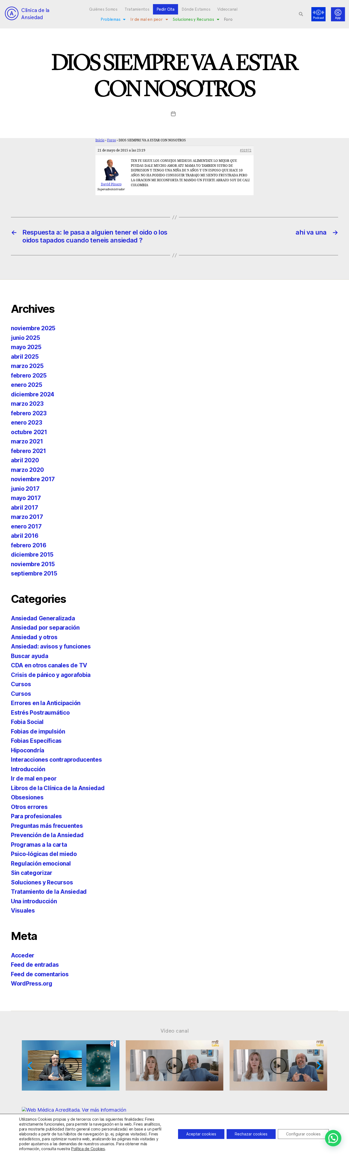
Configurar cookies (303, 1134)
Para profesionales (36, 816)
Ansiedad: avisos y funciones (51, 646)
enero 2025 (26, 384)
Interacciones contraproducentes (56, 759)
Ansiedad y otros (34, 637)
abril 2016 (24, 535)
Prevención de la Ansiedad (47, 835)
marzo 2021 (27, 441)
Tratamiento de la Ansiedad (49, 891)
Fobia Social (27, 721)
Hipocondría (27, 750)
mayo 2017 (26, 498)
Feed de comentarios (40, 974)
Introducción (28, 769)
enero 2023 (26, 422)
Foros (111, 140)
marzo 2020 (27, 469)
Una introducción (34, 901)
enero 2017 (26, 526)
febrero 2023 (29, 413)
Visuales (23, 910)
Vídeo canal (175, 1030)
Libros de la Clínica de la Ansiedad (58, 788)
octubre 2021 (29, 432)
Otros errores (29, 807)
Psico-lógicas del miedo (44, 854)
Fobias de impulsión (38, 731)
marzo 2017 (27, 516)
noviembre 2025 (33, 328)
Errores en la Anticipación (45, 703)
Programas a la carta (39, 844)
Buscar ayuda (29, 656)
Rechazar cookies (251, 1134)
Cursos (21, 684)
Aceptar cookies (201, 1134)
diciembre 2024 (32, 394)
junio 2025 (25, 337)
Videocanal (227, 9)
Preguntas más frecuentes (47, 825)
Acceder (22, 955)
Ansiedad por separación (45, 627)
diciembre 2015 (32, 554)
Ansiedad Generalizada (43, 618)
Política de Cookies (88, 1148)
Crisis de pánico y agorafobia (51, 674)
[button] (301, 14)
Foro (228, 19)
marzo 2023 (27, 403)
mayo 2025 (26, 347)
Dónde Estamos (196, 9)
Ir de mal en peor (146, 19)
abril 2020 (25, 460)
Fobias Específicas (36, 740)
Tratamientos (137, 9)
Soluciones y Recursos (193, 19)
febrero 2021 (28, 451)
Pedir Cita (165, 9)
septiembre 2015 (34, 573)
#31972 (245, 150)
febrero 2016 (28, 545)
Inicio (99, 140)
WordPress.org (31, 983)
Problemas (111, 19)
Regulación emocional (41, 863)
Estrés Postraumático (40, 712)
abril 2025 (24, 356)
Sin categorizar (31, 872)
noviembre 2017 (33, 479)
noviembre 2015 (33, 564)
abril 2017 (24, 507)
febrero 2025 (29, 375)
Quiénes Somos (103, 9)
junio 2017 (25, 488)
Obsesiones (27, 797)
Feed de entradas (35, 964)
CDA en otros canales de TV (49, 665)
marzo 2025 (27, 366)
